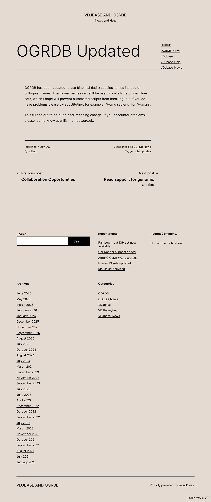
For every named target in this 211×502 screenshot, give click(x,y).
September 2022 (28, 417)
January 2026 (26, 316)
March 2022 (24, 428)
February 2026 (26, 310)
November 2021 (27, 434)
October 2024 (26, 349)
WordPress (186, 485)
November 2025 (27, 327)
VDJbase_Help (171, 62)
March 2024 (25, 366)
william (33, 151)
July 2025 (23, 344)
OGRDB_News (142, 146)
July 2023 (23, 389)
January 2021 (25, 462)
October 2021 (26, 439)
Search (21, 234)
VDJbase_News (171, 67)
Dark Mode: (196, 497)
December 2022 (27, 406)
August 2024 (25, 355)
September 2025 (28, 333)
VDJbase (167, 56)
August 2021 (25, 451)
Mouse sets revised (111, 269)
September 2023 (28, 383)
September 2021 (27, 445)
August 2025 (25, 338)
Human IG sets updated (114, 263)
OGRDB (166, 45)
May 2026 (23, 299)
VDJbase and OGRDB (105, 15)
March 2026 (24, 304)
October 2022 (26, 411)
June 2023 (23, 394)
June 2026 (23, 293)
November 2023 (27, 377)
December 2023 (27, 372)
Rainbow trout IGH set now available (117, 244)
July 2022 (23, 423)
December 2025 (27, 321)
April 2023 (23, 400)
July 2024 (23, 361)
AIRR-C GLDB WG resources (117, 257)
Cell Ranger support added (117, 252)
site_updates (143, 151)
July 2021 (23, 456)
